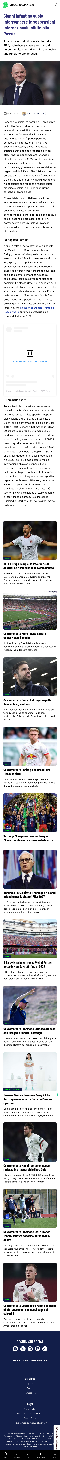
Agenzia (30, 1384)
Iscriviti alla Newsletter (30, 1360)
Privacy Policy (30, 1409)
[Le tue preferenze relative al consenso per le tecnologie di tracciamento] (57, 1095)
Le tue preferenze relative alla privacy (30, 1423)
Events (30, 1388)
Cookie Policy (30, 1418)
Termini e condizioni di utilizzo (30, 1413)
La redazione (30, 1393)
